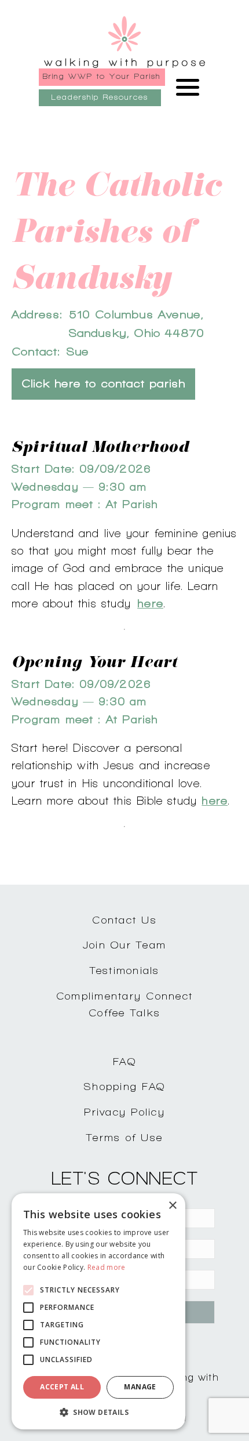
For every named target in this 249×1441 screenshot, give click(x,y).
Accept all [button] (62, 1387)
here (150, 603)
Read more (106, 1267)
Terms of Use (124, 1137)
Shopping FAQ (124, 1086)
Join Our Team (124, 944)
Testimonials (125, 970)
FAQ (124, 1061)
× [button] (172, 1205)
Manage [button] (140, 1387)
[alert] (98, 1311)
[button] (98, 1412)
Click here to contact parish (103, 384)
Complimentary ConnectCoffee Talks (124, 1004)
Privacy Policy (124, 1111)
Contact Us (124, 919)
